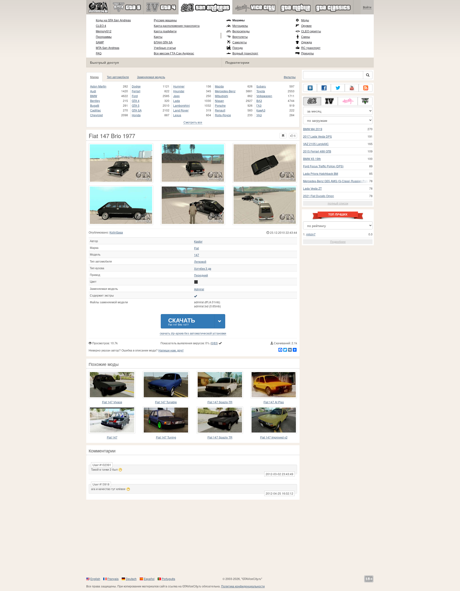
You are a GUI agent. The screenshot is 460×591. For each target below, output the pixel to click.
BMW (93, 96)
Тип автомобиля (118, 77)
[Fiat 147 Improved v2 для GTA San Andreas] (273, 420)
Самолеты (239, 42)
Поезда (237, 48)
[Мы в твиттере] (338, 88)
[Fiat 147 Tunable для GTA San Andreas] (166, 384)
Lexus (177, 115)
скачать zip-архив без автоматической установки (193, 333)
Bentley (95, 101)
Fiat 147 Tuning (166, 437)
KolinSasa (116, 232)
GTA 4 (135, 101)
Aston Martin (98, 86)
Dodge (136, 86)
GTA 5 (135, 105)
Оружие (306, 25)
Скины (305, 37)
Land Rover (181, 110)
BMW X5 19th (312, 159)
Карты (158, 37)
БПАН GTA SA (163, 42)
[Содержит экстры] (195, 295)
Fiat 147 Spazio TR (219, 437)
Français (113, 579)
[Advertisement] (230, 538)
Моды (305, 20)
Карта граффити (165, 31)
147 (196, 255)
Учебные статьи (165, 48)
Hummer (178, 86)
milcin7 (311, 234)
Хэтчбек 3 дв (202, 268)
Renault (220, 110)
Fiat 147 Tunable (166, 402)
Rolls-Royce (223, 115)
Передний (201, 275)
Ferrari (136, 91)
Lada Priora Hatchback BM (320, 173)
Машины (238, 20)
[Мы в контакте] (310, 88)
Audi (93, 91)
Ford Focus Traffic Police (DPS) (323, 166)
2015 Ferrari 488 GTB (317, 151)
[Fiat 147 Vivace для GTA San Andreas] (112, 384)
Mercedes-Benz (225, 91)
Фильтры (290, 77)
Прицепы (307, 53)
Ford (135, 96)
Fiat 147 (112, 437)
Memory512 (103, 31)
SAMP (100, 42)
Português (168, 579)
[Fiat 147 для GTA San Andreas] (112, 420)
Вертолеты (240, 37)
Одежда (306, 42)
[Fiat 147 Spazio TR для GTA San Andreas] (219, 420)
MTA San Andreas (107, 48)
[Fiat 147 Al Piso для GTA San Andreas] (273, 384)
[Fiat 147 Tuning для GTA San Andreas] (166, 420)
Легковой (200, 261)
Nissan (219, 101)
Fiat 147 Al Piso (274, 402)
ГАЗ (258, 105)
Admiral (199, 289)
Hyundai (178, 91)
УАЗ (259, 115)
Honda (136, 115)
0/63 (214, 343)
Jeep (176, 96)
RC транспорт (311, 48)
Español (149, 579)
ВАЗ (259, 101)
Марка (94, 77)
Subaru (261, 86)
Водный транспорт (245, 53)
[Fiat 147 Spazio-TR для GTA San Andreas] (219, 384)
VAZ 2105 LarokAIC (316, 144)
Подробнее (338, 242)
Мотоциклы (240, 25)
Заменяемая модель (151, 77)
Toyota (260, 91)
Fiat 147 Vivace (112, 402)
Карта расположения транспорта (177, 25)
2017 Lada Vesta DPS (317, 136)
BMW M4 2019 (312, 129)
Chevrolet (96, 115)
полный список (338, 203)
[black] (196, 282)
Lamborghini (181, 105)
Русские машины (165, 20)
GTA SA (137, 110)
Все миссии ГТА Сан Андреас (174, 53)
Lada (176, 101)
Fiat (196, 248)
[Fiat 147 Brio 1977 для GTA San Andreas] (121, 163)
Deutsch (131, 579)
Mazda (219, 86)
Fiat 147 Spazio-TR (219, 402)
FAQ (98, 53)
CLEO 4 (101, 25)
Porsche (220, 105)
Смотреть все (193, 122)
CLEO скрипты (311, 31)
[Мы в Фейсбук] (324, 88)
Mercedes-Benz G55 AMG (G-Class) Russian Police (337, 181)
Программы (104, 37)
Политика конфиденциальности (243, 586)
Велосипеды (241, 31)
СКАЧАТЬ (181, 321)
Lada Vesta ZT (312, 188)
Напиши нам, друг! (171, 350)
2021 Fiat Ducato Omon (318, 196)
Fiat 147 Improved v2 (274, 437)
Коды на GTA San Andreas (113, 20)
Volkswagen (264, 96)
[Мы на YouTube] (352, 88)
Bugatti (94, 105)
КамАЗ (260, 110)
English (95, 579)
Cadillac (95, 110)
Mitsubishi (221, 96)
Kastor (198, 241)
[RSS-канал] (366, 88)
